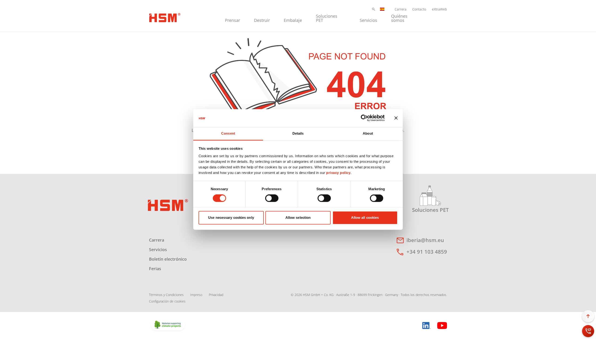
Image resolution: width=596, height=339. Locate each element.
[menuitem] (232, 17)
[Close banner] (396, 118)
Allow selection (298, 217)
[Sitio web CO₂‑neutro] (168, 325)
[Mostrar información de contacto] (588, 331)
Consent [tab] (228, 133)
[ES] (382, 9)
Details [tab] (298, 133)
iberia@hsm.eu (425, 239)
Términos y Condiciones (166, 294)
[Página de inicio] (168, 204)
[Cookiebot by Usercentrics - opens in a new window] (364, 118)
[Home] (165, 17)
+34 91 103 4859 (426, 251)
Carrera (400, 9)
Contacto (419, 9)
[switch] (271, 198)
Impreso (196, 294)
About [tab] (368, 133)
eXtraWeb (439, 9)
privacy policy (338, 173)
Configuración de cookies (167, 301)
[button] (374, 9)
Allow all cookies (365, 217)
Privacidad (216, 294)
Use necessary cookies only (231, 217)
